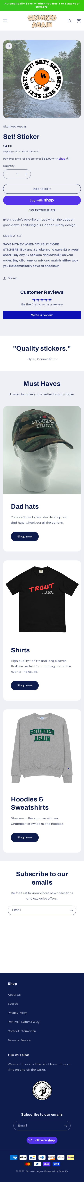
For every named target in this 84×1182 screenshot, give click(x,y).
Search (13, 1003)
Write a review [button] (42, 315)
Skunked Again (35, 1171)
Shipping (8, 151)
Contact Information (22, 1031)
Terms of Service (19, 1040)
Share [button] (12, 278)
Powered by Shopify (56, 1171)
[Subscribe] (71, 910)
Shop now (24, 536)
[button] (5, 21)
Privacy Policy (17, 1012)
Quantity (8, 166)
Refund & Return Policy (23, 1022)
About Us (14, 994)
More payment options (42, 210)
